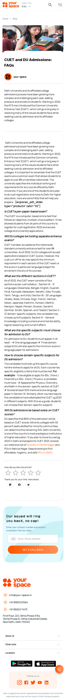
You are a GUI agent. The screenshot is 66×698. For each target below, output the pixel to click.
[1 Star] (8, 473)
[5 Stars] (38, 473)
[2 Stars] (15, 473)
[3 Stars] (23, 473)
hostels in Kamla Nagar (41, 444)
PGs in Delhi (45, 452)
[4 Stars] (30, 473)
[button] (32, 636)
